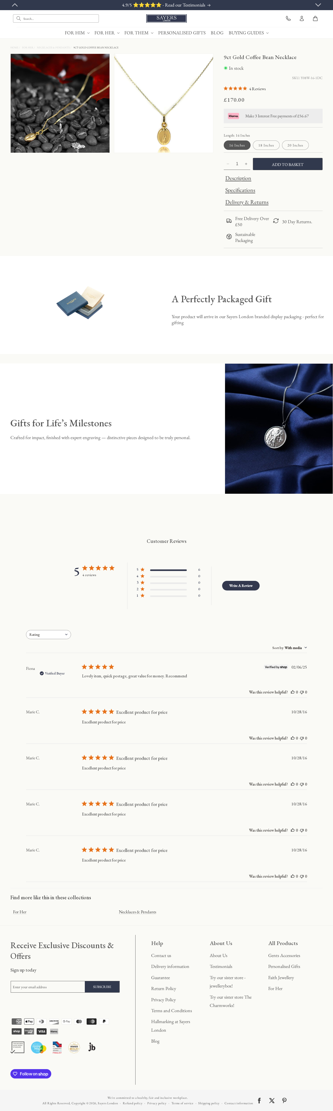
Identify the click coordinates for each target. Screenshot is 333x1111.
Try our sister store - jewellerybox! (228, 981)
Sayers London (108, 1103)
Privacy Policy (163, 1000)
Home (14, 47)
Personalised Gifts (284, 966)
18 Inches (266, 145)
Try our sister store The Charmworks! (231, 1001)
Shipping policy (209, 1103)
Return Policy (163, 988)
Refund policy (132, 1103)
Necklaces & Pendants (53, 47)
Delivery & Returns (246, 202)
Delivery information (170, 966)
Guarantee (160, 977)
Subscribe (102, 987)
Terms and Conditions (171, 1010)
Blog (155, 1041)
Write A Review (241, 585)
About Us (218, 955)
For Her (28, 47)
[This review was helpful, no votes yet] (292, 692)
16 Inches (237, 145)
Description (238, 178)
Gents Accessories (284, 955)
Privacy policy (156, 1103)
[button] (77, 32)
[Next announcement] (318, 5)
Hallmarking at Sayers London (170, 1025)
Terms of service (182, 1103)
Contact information (239, 1103)
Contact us (161, 955)
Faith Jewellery (281, 977)
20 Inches (295, 145)
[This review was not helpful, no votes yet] (302, 692)
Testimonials (221, 966)
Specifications (240, 190)
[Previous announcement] (15, 5)
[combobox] (56, 18)
